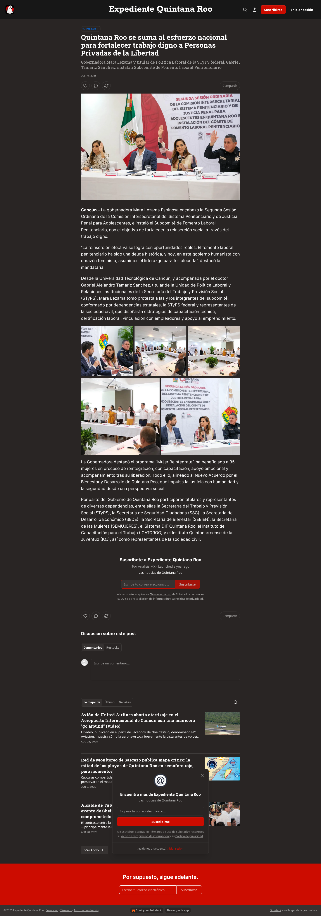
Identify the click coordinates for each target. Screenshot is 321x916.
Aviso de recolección (86, 910)
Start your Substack (148, 910)
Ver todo (92, 850)
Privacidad (52, 910)
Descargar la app (178, 910)
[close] (202, 775)
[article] (160, 731)
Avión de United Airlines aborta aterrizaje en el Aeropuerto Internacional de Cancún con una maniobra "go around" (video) (138, 720)
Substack (275, 910)
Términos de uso (160, 832)
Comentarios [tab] (93, 648)
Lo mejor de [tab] (92, 702)
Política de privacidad (189, 836)
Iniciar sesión (302, 9)
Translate (91, 28)
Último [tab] (109, 702)
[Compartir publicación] (254, 9)
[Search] (245, 9)
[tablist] (101, 647)
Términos (66, 910)
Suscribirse (273, 9)
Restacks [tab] (112, 648)
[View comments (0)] (95, 85)
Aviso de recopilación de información (145, 836)
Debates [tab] (125, 702)
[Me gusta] (85, 85)
